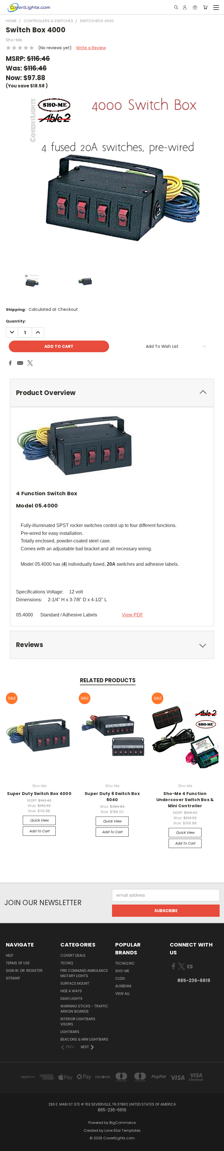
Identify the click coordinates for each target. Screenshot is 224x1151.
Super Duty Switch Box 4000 (39, 793)
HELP (9, 955)
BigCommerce (122, 1122)
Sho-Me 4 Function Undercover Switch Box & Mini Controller (185, 800)
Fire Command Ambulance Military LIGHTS (84, 973)
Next (217, 746)
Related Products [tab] (108, 680)
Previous (6, 746)
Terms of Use (18, 962)
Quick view (39, 820)
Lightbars (69, 1031)
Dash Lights (71, 998)
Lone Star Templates (122, 1130)
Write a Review (91, 48)
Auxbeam (123, 985)
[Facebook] (10, 363)
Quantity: (16, 321)
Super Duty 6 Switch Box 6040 (112, 797)
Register (34, 970)
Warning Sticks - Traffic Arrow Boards (84, 1009)
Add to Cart (39, 831)
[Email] (20, 363)
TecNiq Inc (125, 963)
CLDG (120, 978)
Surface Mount (74, 983)
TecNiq (66, 962)
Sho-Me (122, 970)
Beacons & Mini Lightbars (84, 1039)
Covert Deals (72, 955)
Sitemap (13, 978)
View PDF (132, 614)
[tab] (112, 393)
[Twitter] (30, 363)
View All (122, 993)
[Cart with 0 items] (205, 7)
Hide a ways (71, 990)
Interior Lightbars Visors (77, 1021)
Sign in (12, 970)
